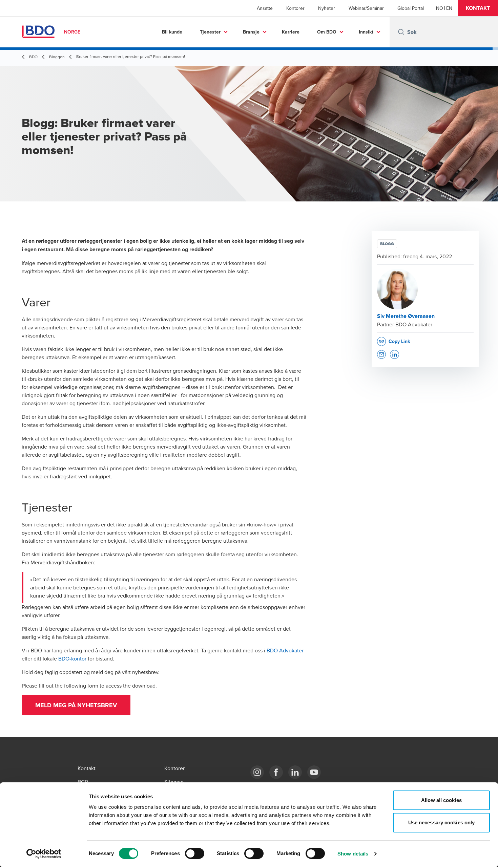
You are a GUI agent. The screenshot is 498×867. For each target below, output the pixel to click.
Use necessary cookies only (441, 822)
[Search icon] (401, 31)
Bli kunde (172, 31)
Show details (352, 854)
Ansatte (265, 8)
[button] (478, 8)
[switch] (194, 853)
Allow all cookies (441, 800)
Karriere (290, 31)
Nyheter (326, 8)
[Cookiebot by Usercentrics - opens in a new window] (44, 854)
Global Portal (410, 8)
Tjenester (210, 31)
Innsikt (366, 31)
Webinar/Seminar (366, 8)
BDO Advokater (285, 650)
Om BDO (326, 31)
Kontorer (295, 8)
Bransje (251, 31)
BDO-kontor (72, 658)
